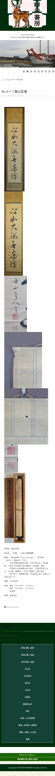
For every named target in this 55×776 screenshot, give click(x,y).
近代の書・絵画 (27, 662)
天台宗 (27, 690)
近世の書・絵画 (27, 655)
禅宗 (27, 711)
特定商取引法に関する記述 (27, 759)
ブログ (6, 627)
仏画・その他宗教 (27, 718)
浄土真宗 (27, 676)
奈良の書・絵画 (27, 648)
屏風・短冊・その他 (27, 732)
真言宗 (27, 683)
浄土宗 (27, 669)
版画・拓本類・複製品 (27, 725)
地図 (27, 739)
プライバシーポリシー (27, 755)
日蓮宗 (27, 697)
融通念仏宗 (27, 704)
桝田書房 (27, 2)
